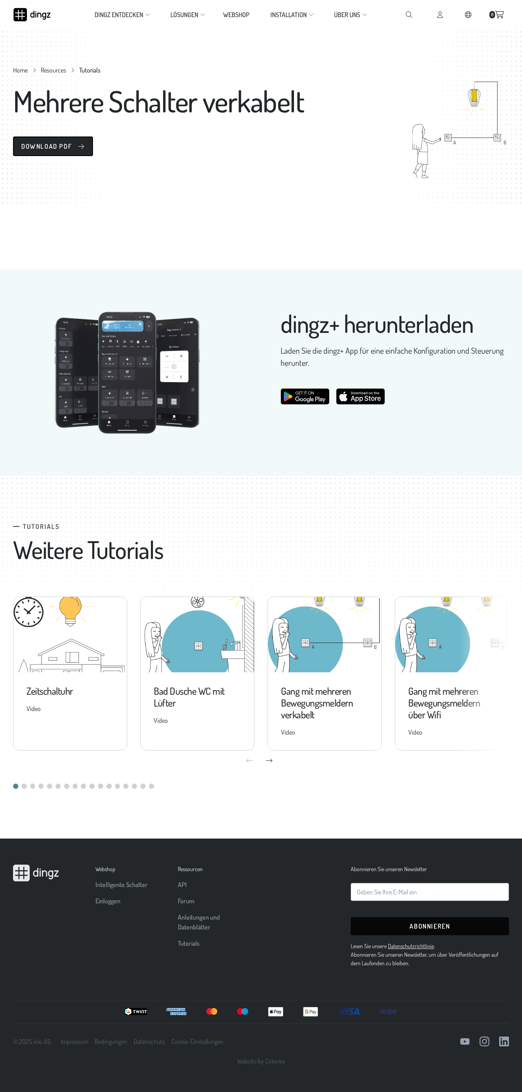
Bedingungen (111, 1041)
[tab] (15, 786)
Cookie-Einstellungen (197, 1041)
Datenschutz (149, 1041)
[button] (121, 14)
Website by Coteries (261, 1061)
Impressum (74, 1041)
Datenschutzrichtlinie (411, 945)
